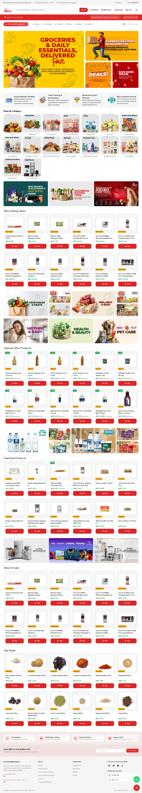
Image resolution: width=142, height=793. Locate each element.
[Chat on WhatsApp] (137, 779)
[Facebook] (109, 765)
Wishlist (75, 772)
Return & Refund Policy (46, 775)
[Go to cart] (137, 788)
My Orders (76, 769)
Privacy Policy (43, 769)
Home (37, 24)
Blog (70, 24)
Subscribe (133, 750)
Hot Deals (48, 24)
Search (83, 10)
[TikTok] (122, 765)
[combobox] (119, 2)
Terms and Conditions (46, 772)
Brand (75, 775)
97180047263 (134, 2)
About (79, 24)
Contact (90, 24)
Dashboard (77, 765)
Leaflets (60, 24)
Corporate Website (45, 782)
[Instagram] (113, 765)
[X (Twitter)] (118, 765)
